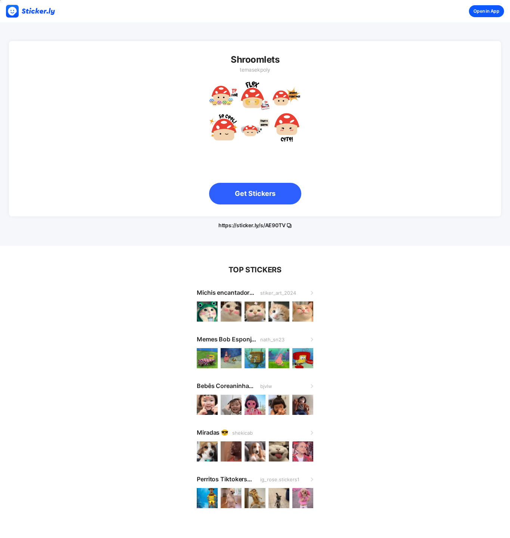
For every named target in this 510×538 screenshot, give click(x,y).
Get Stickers (255, 193)
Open (486, 11)
